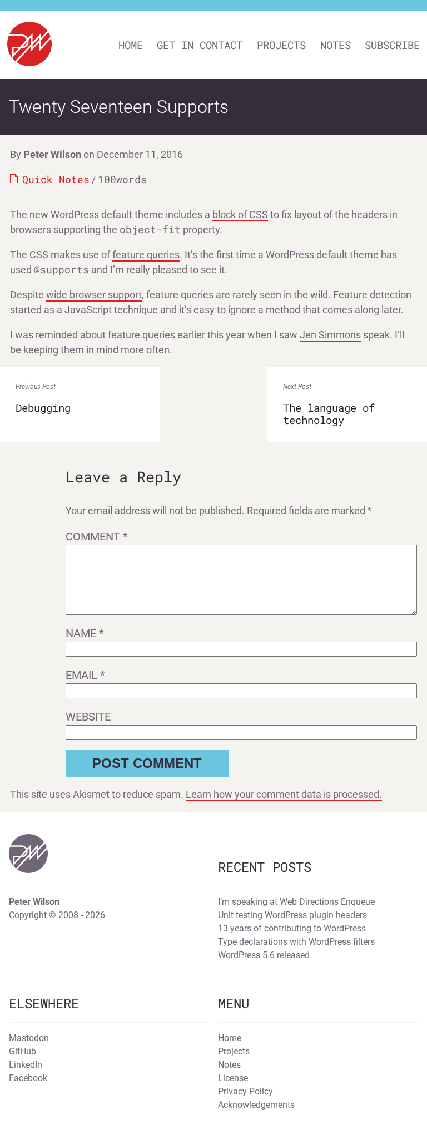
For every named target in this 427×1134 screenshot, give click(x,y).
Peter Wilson (52, 154)
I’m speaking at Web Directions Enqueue (296, 901)
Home (130, 45)
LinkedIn (25, 1064)
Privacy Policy (245, 1091)
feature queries (146, 254)
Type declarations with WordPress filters (296, 941)
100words (122, 179)
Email (85, 675)
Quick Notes (56, 179)
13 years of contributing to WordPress (292, 928)
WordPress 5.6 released (264, 955)
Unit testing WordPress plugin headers (292, 915)
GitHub (22, 1051)
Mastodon (29, 1038)
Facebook (28, 1078)
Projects (281, 45)
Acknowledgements (256, 1105)
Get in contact (199, 45)
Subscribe (392, 45)
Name (85, 633)
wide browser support (94, 294)
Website (88, 716)
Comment (97, 536)
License (233, 1078)
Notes (335, 45)
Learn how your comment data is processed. (284, 794)
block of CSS (240, 214)
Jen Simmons (330, 335)
